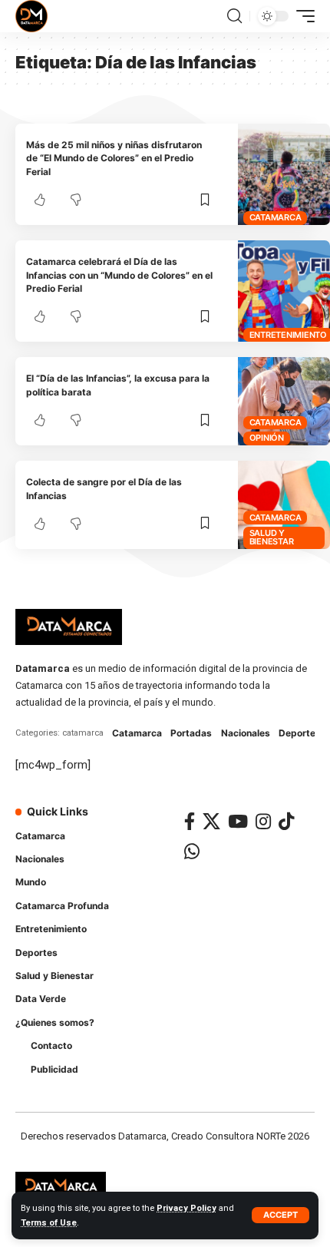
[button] (280, 1215)
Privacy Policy (186, 1208)
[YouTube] (238, 821)
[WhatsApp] (191, 851)
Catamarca (275, 217)
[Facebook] (189, 821)
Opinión (266, 437)
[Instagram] (263, 821)
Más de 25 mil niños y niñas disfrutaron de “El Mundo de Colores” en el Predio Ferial (114, 158)
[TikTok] (286, 821)
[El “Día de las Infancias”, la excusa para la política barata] (284, 401)
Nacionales (245, 733)
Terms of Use (49, 1223)
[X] (211, 821)
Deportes (300, 733)
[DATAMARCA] (31, 16)
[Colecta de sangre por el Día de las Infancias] (284, 505)
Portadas (191, 733)
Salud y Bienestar (271, 537)
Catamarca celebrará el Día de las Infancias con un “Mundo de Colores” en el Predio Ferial (119, 275)
